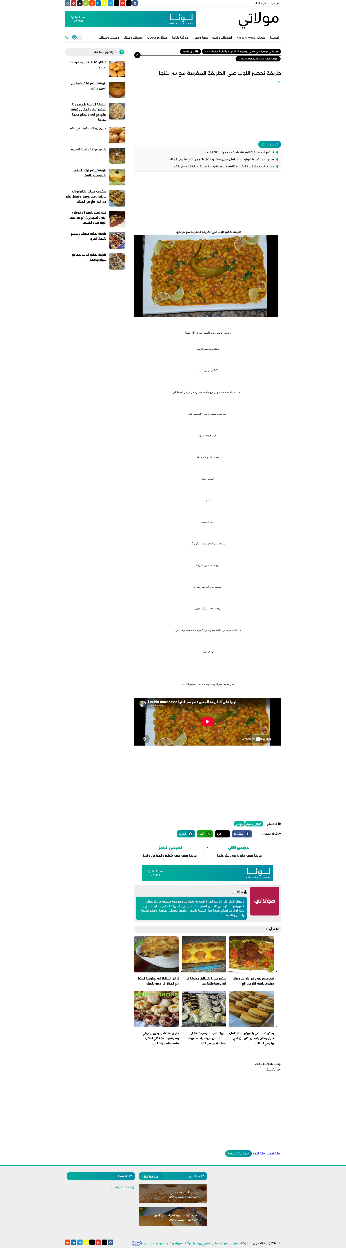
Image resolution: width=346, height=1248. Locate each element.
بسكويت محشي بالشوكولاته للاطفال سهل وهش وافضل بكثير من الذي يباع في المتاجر (221, 159)
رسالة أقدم (259, 1153)
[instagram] (67, 3)
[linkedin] (98, 3)
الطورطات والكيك (222, 37)
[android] (86, 3)
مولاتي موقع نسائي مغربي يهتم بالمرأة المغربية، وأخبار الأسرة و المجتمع (191, 1243)
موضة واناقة (180, 37)
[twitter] (129, 3)
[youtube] (122, 3)
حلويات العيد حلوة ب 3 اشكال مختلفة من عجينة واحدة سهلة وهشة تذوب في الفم (224, 166)
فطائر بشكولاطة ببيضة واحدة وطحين (178, 1215)
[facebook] (135, 3)
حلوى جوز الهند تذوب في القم (88, 128)
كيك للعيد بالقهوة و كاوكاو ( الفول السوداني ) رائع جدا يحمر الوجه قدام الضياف (87, 217)
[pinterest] (73, 3)
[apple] (80, 3)
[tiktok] (116, 3)
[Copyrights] (136, 1243)
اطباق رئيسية (254, 824)
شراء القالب (260, 3)
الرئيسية (275, 3)
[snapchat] (104, 3)
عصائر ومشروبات (157, 37)
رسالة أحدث (274, 1153)
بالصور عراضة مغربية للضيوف (88, 149)
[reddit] (92, 3)
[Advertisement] (207, 111)
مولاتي (239, 824)
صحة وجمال (200, 37)
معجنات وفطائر (133, 37)
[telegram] (110, 3)
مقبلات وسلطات (109, 37)
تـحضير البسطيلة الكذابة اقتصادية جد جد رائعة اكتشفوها (239, 152)
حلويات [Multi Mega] (252, 37)
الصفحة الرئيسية (238, 1153)
